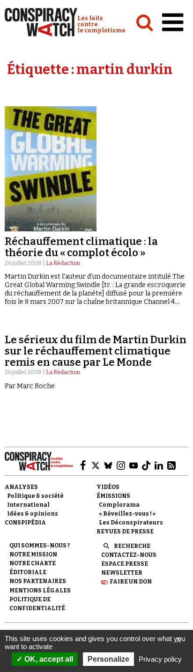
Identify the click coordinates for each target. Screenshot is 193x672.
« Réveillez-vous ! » (127, 513)
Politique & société (35, 496)
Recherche (132, 546)
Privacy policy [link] (160, 659)
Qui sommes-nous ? (39, 545)
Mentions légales (40, 590)
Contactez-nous (128, 555)
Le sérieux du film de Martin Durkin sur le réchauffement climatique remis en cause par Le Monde (95, 351)
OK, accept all (47, 659)
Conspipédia (25, 522)
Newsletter (121, 572)
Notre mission (33, 554)
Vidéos (107, 487)
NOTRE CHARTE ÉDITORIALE (32, 568)
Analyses (21, 487)
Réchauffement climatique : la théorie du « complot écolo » (81, 247)
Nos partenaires (37, 581)
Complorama (119, 505)
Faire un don (131, 581)
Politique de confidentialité (37, 604)
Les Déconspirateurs (131, 522)
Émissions (113, 496)
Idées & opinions (32, 513)
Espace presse (124, 564)
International (28, 505)
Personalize (108, 659)
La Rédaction (63, 263)
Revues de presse (125, 531)
